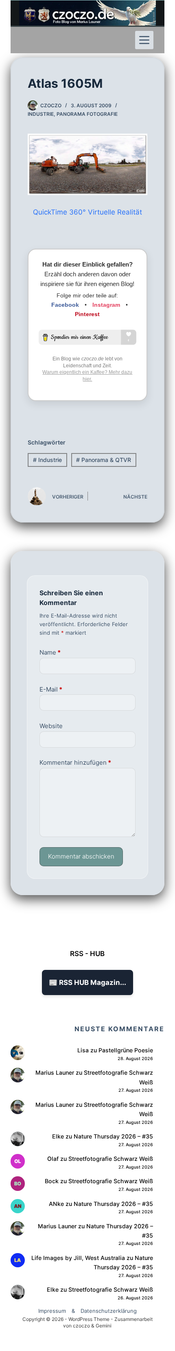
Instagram (106, 304)
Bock (52, 1181)
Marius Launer (54, 1072)
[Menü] (144, 40)
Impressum (52, 1311)
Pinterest (87, 314)
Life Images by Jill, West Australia (78, 1257)
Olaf (53, 1158)
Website (51, 726)
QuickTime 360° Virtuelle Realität (87, 212)
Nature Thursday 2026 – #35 (113, 1136)
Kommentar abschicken (81, 856)
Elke (58, 1136)
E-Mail (50, 689)
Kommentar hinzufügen (75, 762)
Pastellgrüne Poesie (125, 1050)
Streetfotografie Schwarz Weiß (110, 1158)
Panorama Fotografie (87, 114)
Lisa (83, 1050)
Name (50, 652)
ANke (56, 1203)
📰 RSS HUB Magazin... (87, 982)
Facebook (65, 304)
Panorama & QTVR (103, 459)
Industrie (41, 114)
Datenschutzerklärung (109, 1311)
